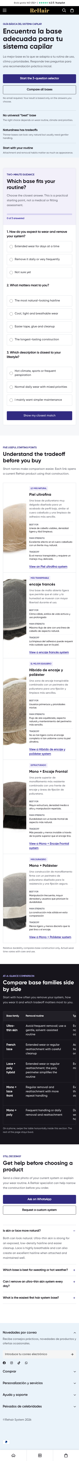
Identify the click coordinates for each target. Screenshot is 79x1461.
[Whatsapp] (26, 1362)
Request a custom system (39, 1210)
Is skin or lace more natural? (22, 1230)
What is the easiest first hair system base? (31, 1297)
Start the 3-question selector (39, 78)
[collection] (40, 1455)
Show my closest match (39, 415)
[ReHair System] (39, 10)
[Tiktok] (18, 1362)
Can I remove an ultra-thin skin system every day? (33, 1284)
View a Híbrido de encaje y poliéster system (47, 751)
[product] (13, 1455)
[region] (39, 1068)
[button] (64, 10)
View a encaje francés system (49, 652)
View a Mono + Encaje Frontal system (49, 846)
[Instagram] (11, 1362)
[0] (72, 10)
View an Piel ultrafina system (48, 566)
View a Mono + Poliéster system (50, 937)
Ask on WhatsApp (39, 1199)
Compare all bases (39, 89)
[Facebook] (4, 1362)
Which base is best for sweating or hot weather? (35, 1270)
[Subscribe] (72, 1354)
